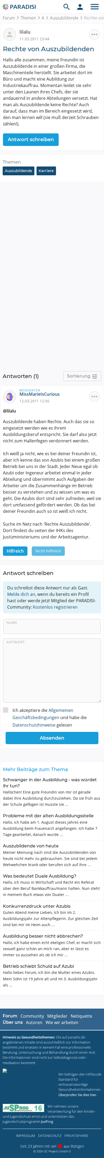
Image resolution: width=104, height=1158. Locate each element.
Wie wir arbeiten (62, 1022)
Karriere (46, 171)
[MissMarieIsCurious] (11, 396)
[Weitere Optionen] (94, 34)
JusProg (47, 1121)
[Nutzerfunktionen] (80, 6)
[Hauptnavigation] (94, 6)
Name (11, 622)
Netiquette (81, 1016)
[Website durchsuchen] (66, 6)
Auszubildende (64, 18)
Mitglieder (57, 1016)
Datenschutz (49, 1135)
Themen (28, 18)
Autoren (34, 1022)
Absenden (52, 738)
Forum (9, 18)
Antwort (15, 642)
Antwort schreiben (31, 139)
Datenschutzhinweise (34, 725)
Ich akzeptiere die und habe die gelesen (50, 717)
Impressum (25, 1135)
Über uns (13, 1022)
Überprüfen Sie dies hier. (77, 1094)
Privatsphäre (76, 1135)
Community (32, 1016)
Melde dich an (21, 594)
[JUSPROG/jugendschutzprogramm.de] (23, 1108)
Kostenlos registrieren (55, 607)
